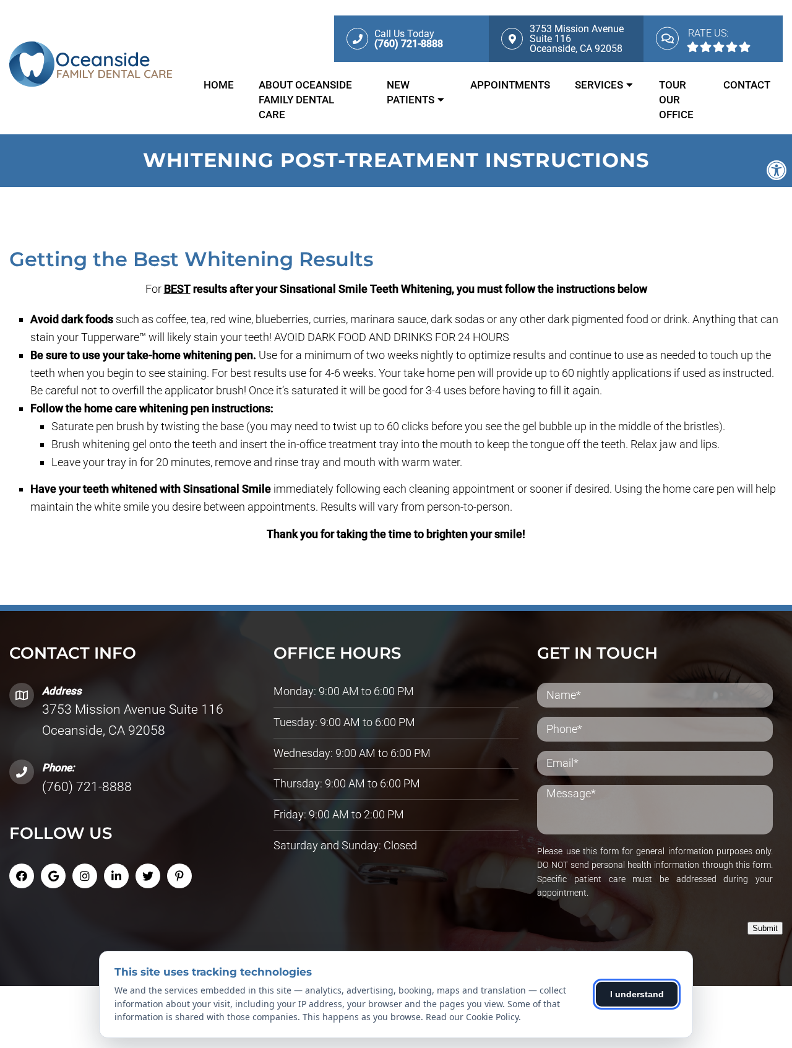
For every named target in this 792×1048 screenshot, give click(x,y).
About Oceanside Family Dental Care (305, 100)
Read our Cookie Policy (472, 1017)
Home (219, 85)
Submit (765, 928)
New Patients (410, 92)
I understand (637, 994)
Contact (746, 85)
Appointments (510, 85)
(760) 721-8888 (87, 786)
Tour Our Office (676, 100)
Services (599, 85)
